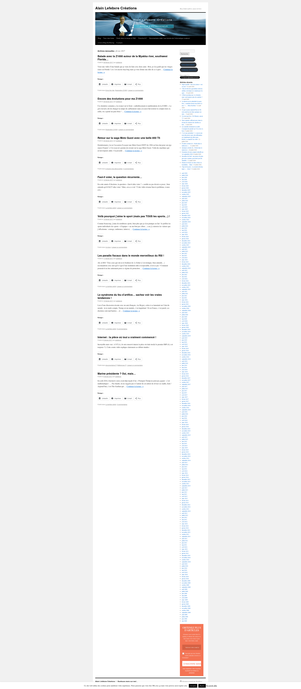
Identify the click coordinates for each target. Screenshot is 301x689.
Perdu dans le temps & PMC (126, 38)
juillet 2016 (185, 414)
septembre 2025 (186, 196)
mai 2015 (184, 443)
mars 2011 (185, 549)
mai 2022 (184, 277)
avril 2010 (184, 572)
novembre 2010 (186, 557)
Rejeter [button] (202, 686)
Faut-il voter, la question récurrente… (120, 177)
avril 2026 (184, 181)
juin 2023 (184, 253)
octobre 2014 (185, 458)
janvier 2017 (185, 401)
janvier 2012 (185, 528)
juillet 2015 (185, 439)
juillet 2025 (185, 200)
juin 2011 (184, 543)
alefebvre (119, 62)
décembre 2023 (186, 241)
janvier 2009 (185, 604)
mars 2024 (185, 234)
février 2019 (185, 348)
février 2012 (185, 526)
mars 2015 (185, 448)
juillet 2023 (185, 251)
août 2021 (184, 291)
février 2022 (185, 281)
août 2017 (184, 386)
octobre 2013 (185, 483)
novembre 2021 (186, 285)
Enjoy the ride (110, 90)
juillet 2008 (185, 617)
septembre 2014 (186, 460)
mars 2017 (185, 397)
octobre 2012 (185, 509)
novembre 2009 (186, 583)
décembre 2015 (186, 429)
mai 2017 (184, 393)
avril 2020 (184, 321)
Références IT (121, 365)
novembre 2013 (186, 481)
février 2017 (185, 399)
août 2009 (184, 589)
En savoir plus (211, 686)
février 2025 (185, 211)
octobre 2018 (185, 357)
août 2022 (184, 270)
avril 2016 (184, 420)
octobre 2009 (185, 585)
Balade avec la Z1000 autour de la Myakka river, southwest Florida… (132, 57)
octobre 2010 (185, 560)
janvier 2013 (185, 502)
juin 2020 (184, 317)
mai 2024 (184, 230)
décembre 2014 (186, 454)
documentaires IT (111, 365)
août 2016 (184, 412)
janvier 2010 (185, 579)
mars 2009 (185, 600)
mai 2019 (184, 342)
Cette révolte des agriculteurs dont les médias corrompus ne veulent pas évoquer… (192, 91)
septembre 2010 (186, 562)
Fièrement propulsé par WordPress (192, 681)
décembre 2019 (186, 329)
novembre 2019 (186, 331)
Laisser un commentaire (135, 90)
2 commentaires (128, 169)
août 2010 (184, 564)
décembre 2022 (186, 264)
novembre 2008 (186, 608)
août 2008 (184, 614)
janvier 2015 (185, 452)
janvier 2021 (185, 304)
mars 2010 (185, 574)
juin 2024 (184, 228)
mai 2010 (184, 570)
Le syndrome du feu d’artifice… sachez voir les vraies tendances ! (130, 296)
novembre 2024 (186, 217)
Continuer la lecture (132, 111)
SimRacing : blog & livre (189, 70)
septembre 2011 (186, 536)
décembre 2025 (186, 190)
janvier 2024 (185, 238)
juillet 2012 (185, 515)
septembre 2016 (186, 410)
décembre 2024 (186, 215)
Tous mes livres (108, 38)
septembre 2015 (186, 435)
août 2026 (184, 173)
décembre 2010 (186, 555)
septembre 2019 (186, 336)
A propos (119, 43)
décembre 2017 (186, 378)
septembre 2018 (186, 359)
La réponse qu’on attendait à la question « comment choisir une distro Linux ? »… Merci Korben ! (192, 103)
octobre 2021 (185, 287)
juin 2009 (184, 593)
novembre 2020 (186, 306)
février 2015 (185, 450)
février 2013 (185, 500)
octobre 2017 (185, 382)
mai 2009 (184, 595)
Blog (99, 38)
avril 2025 (184, 207)
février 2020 (185, 325)
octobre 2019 (185, 334)
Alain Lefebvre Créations (116, 7)
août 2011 (184, 538)
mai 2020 (184, 319)
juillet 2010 (185, 566)
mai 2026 (184, 179)
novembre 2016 (186, 405)
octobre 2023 (185, 245)
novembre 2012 (186, 507)
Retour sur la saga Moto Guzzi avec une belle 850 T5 (129, 138)
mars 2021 (185, 300)
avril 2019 (184, 344)
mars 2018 (185, 372)
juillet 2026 (185, 175)
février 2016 (185, 424)
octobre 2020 (185, 308)
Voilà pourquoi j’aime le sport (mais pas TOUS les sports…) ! (134, 216)
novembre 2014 (186, 456)
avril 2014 (184, 471)
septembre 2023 (186, 247)
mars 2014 (185, 473)
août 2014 (184, 462)
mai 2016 (184, 418)
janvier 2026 (185, 188)
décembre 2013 (186, 479)
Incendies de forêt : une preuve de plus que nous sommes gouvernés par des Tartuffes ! (192, 158)
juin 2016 (184, 416)
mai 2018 (184, 367)
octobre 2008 (185, 610)
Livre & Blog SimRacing (106, 43)
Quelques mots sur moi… (128, 681)
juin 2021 (184, 296)
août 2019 (184, 338)
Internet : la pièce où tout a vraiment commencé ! (127, 337)
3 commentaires (122, 404)
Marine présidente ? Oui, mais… (117, 373)
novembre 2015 (186, 431)
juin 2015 (184, 441)
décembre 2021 (186, 283)
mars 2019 (185, 346)
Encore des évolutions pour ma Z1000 (120, 98)
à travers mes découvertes (114, 169)
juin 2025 (184, 203)
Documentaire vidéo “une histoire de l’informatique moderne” (169, 38)
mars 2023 (185, 260)
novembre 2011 (186, 532)
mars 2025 (185, 209)
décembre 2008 (186, 606)
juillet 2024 (185, 226)
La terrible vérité (111, 208)
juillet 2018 (185, 363)
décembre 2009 (186, 581)
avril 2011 (184, 547)
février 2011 (185, 551)
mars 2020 (185, 323)
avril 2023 (184, 257)
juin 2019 (184, 340)
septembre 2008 (186, 612)
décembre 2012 (186, 505)
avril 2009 (184, 598)
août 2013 (184, 488)
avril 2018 (184, 369)
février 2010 (185, 576)
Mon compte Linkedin (188, 65)
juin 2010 (184, 568)
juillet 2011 (185, 541)
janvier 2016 (185, 426)
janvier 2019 (185, 350)
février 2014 (185, 475)
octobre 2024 (185, 219)
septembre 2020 (186, 310)
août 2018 (184, 361)
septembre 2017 (186, 384)
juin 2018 (184, 365)
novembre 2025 (186, 192)
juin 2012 (184, 517)
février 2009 (185, 602)
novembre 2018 (186, 355)
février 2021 (185, 302)
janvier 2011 (185, 553)
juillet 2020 (185, 315)
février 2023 (185, 262)
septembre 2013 (186, 486)
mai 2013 (184, 494)
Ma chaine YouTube (187, 59)
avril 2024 (184, 232)
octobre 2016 (185, 407)
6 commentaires (122, 329)
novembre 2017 (186, 380)
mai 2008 (184, 621)
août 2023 (184, 249)
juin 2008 (184, 619)
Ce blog (108, 247)
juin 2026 (184, 177)
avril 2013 (184, 496)
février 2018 (185, 374)
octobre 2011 (185, 534)
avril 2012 (184, 521)
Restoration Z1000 (121, 90)
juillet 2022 (185, 272)
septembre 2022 (186, 268)
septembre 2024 (186, 222)
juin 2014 (184, 467)
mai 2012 (184, 519)
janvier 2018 (185, 376)
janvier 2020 (185, 327)
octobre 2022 (185, 266)
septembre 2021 (186, 289)
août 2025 (184, 198)
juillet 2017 (185, 388)
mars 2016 (185, 422)
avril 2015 (184, 445)
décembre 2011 (186, 530)
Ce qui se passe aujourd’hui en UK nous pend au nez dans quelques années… (192, 112)
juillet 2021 (185, 293)
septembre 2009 (186, 587)
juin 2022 (184, 274)
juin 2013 (184, 492)
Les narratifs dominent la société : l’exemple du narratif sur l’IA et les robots (192, 129)
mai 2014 (184, 469)
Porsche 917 (142, 38)
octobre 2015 (185, 433)
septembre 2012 (186, 511)
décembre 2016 (186, 403)
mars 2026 (185, 184)
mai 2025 (184, 205)
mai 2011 (184, 545)
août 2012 (184, 513)
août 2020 (184, 312)
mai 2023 (184, 255)
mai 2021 (184, 298)
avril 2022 (184, 279)
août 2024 (184, 224)
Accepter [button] (193, 686)
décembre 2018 (186, 353)
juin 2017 (184, 391)
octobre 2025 (185, 194)
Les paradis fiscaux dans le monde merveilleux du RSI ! (131, 255)
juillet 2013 (185, 490)
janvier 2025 (185, 213)
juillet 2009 (185, 591)
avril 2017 (184, 395)
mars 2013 (185, 498)
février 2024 (185, 236)
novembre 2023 (186, 243)
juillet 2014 (185, 464)
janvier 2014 (185, 477)
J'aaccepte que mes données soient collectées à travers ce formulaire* (191, 655)
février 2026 (185, 186)
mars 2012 (185, 524)
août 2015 (184, 437)
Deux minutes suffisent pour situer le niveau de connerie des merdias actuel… (192, 122)
